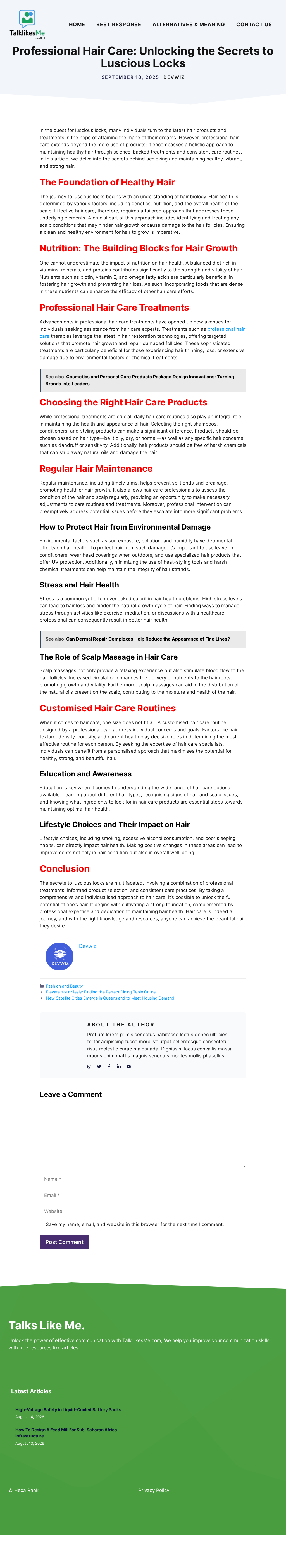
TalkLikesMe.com (141, 1340)
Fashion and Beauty (64, 986)
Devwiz (174, 77)
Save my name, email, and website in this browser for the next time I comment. (135, 1224)
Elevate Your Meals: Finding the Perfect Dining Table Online (101, 992)
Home (77, 24)
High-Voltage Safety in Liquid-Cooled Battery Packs (68, 1409)
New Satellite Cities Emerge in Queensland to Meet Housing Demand (110, 998)
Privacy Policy (154, 1490)
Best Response (118, 24)
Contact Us (254, 24)
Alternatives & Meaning (188, 24)
